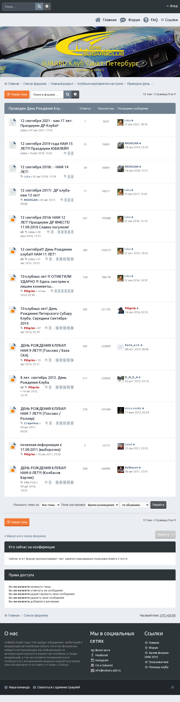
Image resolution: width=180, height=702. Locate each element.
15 (60, 387)
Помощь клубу (158, 667)
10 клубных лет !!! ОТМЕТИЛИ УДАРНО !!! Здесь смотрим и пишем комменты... (45, 281)
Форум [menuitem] (134, 20)
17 (60, 328)
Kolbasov (131, 467)
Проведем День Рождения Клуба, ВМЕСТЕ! (44, 108)
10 (60, 259)
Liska (23, 130)
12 (68, 259)
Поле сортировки (73, 504)
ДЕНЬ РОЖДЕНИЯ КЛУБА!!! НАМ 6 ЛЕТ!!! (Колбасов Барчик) (43, 473)
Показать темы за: (27, 504)
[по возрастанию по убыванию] (135, 504)
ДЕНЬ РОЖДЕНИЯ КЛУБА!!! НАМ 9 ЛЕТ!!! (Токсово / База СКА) (44, 350)
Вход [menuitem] (174, 6)
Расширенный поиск (47, 7)
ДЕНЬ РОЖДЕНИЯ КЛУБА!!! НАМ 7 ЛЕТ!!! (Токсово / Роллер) (43, 413)
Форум (153, 647)
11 (64, 259)
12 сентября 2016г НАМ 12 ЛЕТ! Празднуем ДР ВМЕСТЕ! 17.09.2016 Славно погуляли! (45, 222)
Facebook (101, 655)
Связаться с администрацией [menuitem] (58, 687)
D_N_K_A (131, 377)
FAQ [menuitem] (154, 20)
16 (57, 328)
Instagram (101, 660)
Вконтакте (102, 650)
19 (68, 328)
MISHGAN (132, 143)
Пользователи (158, 661)
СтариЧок (31, 423)
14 (72, 360)
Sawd (128, 444)
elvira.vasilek (133, 408)
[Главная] (90, 54)
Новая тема (19, 94)
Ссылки (171, 20)
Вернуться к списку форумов (26, 535)
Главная (110, 20)
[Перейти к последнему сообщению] (132, 120)
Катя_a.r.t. (132, 345)
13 (72, 259)
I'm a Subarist (104, 665)
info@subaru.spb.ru (108, 670)
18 (64, 328)
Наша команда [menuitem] (19, 687)
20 (72, 328)
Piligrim (29, 291)
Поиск (39, 7)
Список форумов (36, 615)
